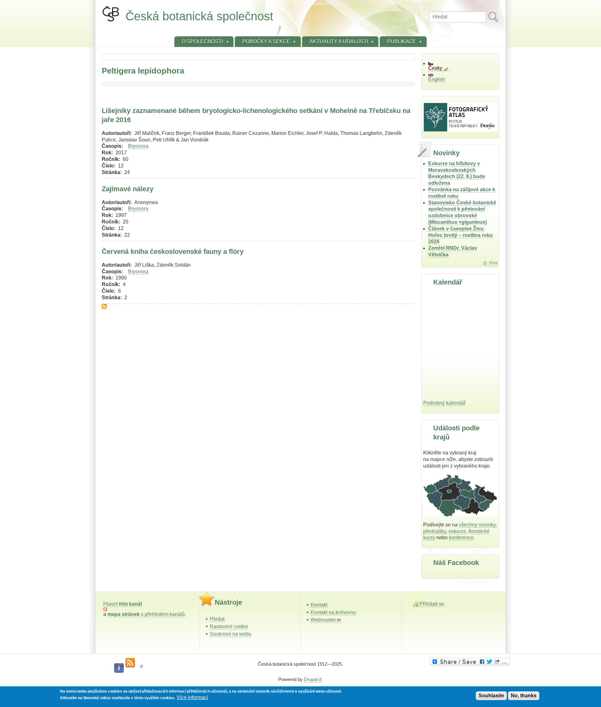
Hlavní (122, 604)
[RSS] (130, 663)
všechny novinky (477, 524)
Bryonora (138, 146)
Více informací (192, 697)
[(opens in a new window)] (471, 661)
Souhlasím (491, 695)
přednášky (434, 531)
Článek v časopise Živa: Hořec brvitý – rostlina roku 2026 (460, 235)
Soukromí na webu (230, 634)
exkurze (457, 531)
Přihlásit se (431, 604)
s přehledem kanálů (146, 614)
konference (461, 537)
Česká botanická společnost (199, 16)
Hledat (217, 619)
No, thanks (524, 695)
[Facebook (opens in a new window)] (119, 668)
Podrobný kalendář (444, 403)
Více (493, 262)
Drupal (310, 679)
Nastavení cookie (229, 626)
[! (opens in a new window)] (141, 668)
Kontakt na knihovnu (333, 612)
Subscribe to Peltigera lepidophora (104, 306)
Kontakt (319, 604)
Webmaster (323, 619)
